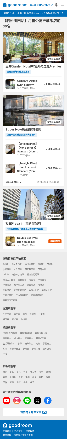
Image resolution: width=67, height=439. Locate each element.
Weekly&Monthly (40, 4)
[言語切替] (56, 4)
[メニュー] (62, 4)
